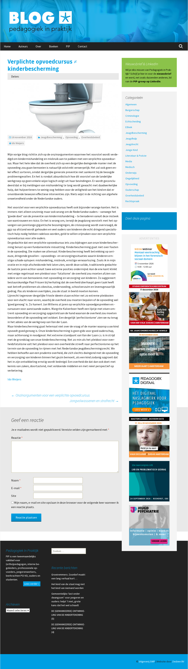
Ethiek (128, 127)
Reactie (17, 438)
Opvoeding (72, 137)
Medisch (130, 167)
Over (38, 46)
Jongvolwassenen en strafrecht (94, 400)
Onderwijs (131, 172)
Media (128, 161)
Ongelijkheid (132, 178)
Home (7, 46)
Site (13, 496)
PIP (68, 46)
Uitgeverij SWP (147, 661)
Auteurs (23, 46)
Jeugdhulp (131, 138)
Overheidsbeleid (90, 137)
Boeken (53, 46)
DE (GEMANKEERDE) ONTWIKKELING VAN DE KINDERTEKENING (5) (68, 614)
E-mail (16, 488)
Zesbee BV (178, 661)
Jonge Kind (131, 150)
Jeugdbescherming (51, 137)
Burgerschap (132, 110)
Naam (16, 480)
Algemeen (131, 104)
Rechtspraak (132, 201)
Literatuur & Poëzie (136, 155)
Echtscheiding (133, 121)
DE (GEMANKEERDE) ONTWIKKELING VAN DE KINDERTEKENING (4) (68, 628)
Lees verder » (31, 583)
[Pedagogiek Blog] (94, 21)
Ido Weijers (18, 143)
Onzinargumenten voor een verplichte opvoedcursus (51, 395)
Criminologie (132, 115)
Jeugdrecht (131, 144)
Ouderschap (132, 189)
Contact (82, 46)
